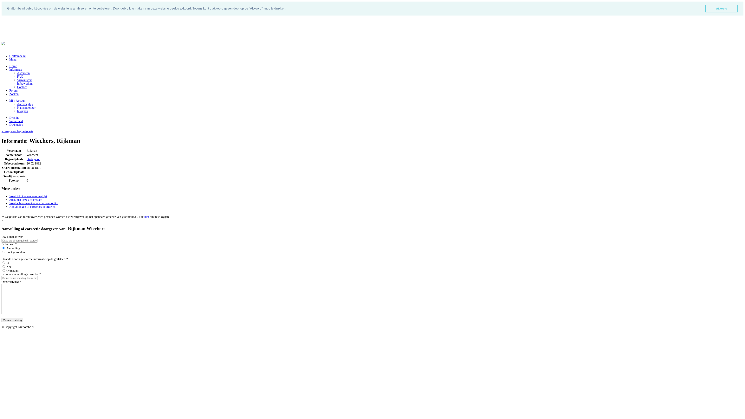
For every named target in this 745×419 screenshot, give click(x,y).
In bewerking (25, 83)
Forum (13, 90)
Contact (22, 87)
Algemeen (23, 73)
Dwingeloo (16, 124)
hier (146, 216)
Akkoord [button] (721, 8)
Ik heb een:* (9, 244)
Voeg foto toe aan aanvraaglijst (28, 196)
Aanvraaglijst (25, 104)
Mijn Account (17, 100)
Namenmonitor (26, 107)
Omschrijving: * (11, 281)
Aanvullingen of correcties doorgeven (32, 206)
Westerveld (16, 121)
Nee (8, 266)
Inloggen (22, 111)
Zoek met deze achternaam (25, 199)
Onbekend (12, 270)
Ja (7, 263)
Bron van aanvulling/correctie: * (21, 274)
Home (13, 66)
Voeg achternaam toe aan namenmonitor (33, 203)
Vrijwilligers (24, 80)
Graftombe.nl (17, 56)
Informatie (15, 69)
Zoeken (14, 94)
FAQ (20, 76)
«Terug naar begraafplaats (17, 131)
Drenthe (14, 117)
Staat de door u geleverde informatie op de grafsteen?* (35, 259)
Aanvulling (13, 248)
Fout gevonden (15, 252)
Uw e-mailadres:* (12, 236)
